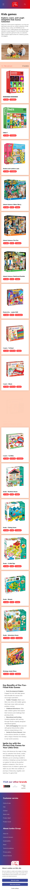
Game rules (6, 814)
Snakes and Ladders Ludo (11, 168)
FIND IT (5, 132)
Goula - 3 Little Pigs (9, 563)
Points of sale (7, 803)
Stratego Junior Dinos (9, 671)
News (4, 844)
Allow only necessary (15, 884)
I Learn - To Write (8, 455)
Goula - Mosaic (7, 599)
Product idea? (7, 818)
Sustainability (7, 841)
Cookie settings (15, 888)
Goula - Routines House (10, 491)
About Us (5, 833)
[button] (3, 4)
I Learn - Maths (7, 421)
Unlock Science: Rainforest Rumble (14, 276)
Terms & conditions (8, 848)
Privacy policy (7, 852)
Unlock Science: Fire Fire (10, 240)
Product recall (7, 821)
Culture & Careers (8, 837)
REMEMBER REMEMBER (10, 97)
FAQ (4, 807)
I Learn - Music (7, 384)
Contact (5, 810)
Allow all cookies (15, 880)
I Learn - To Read (8, 348)
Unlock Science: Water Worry (12, 204)
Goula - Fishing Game (9, 527)
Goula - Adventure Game (10, 635)
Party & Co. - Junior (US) (10, 312)
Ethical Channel (7, 855)
